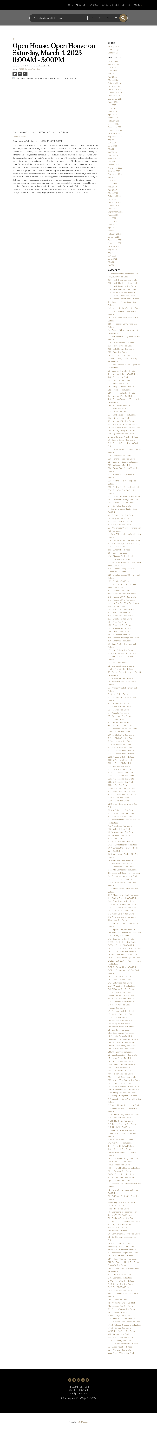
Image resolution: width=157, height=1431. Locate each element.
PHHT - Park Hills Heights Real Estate (124, 1168)
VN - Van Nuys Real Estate (119, 1334)
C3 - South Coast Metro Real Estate (123, 876)
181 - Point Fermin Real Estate (120, 346)
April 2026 (112, 77)
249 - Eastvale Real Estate (119, 380)
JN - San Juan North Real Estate (121, 1011)
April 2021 (112, 265)
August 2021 (113, 252)
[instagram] (78, 1380)
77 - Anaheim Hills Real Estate (120, 678)
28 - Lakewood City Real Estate (121, 421)
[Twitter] (74, 1380)
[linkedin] (83, 1380)
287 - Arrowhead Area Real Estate (122, 424)
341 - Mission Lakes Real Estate (121, 502)
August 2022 (113, 215)
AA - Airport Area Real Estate (120, 826)
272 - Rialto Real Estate (118, 408)
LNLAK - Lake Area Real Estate (121, 1042)
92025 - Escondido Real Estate (121, 750)
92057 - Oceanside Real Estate (121, 779)
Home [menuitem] (70, 5)
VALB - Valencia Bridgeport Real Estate (124, 1325)
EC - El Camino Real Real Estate (121, 989)
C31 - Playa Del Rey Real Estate (121, 879)
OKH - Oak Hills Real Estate (119, 1149)
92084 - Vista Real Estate (118, 800)
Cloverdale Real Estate (117, 920)
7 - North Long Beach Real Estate (122, 653)
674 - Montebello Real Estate (120, 615)
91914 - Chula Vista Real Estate (121, 738)
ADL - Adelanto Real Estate (119, 829)
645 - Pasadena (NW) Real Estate (122, 597)
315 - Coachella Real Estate (119, 455)
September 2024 (115, 136)
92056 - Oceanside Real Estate (121, 775)
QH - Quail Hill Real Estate (119, 1180)
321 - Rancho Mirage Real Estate (121, 459)
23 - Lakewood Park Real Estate (121, 371)
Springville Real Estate (117, 1265)
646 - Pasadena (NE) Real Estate (121, 600)
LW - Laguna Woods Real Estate (121, 1064)
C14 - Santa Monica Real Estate (121, 866)
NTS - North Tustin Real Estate (121, 1130)
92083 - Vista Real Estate (118, 797)
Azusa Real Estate (115, 838)
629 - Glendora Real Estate (119, 581)
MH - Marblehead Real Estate (120, 1083)
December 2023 (115, 164)
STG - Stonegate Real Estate (120, 1278)
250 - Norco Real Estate (118, 383)
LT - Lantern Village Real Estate (121, 1058)
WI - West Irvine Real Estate (120, 1347)
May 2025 (112, 111)
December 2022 (115, 202)
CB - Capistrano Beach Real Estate (122, 907)
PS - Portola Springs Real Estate (121, 1177)
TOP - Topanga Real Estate (119, 1315)
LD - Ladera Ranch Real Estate (121, 1026)
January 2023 (113, 199)
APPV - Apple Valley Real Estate (121, 832)
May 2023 (112, 186)
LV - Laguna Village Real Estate (120, 1061)
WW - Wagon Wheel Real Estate (121, 1353)
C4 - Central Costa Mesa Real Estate (123, 898)
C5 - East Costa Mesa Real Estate (122, 904)
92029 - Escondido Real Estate (121, 763)
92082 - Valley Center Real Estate (122, 794)
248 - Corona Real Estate (118, 377)
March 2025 (113, 117)
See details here (19, 136)
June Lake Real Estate (117, 1017)
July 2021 (112, 256)
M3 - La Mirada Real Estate (119, 1070)
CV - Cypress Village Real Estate (121, 929)
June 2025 (112, 108)
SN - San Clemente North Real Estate (123, 1262)
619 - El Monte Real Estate (119, 559)
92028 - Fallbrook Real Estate (29, 69)
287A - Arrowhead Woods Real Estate (124, 427)
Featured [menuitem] (94, 5)
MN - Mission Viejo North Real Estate (123, 1086)
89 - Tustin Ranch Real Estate (120, 725)
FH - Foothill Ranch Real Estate (121, 995)
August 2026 (113, 64)
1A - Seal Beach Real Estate (119, 355)
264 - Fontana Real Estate (119, 405)
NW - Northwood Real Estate (120, 1139)
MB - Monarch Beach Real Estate (122, 1077)
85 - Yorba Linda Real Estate (119, 716)
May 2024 (112, 149)
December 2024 (115, 127)
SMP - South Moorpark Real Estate (122, 1259)
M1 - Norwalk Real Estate (119, 1067)
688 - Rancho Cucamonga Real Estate (123, 637)
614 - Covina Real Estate (118, 553)
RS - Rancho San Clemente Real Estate (124, 1221)
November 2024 (115, 130)
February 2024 (114, 158)
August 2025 (113, 102)
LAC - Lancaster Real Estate (120, 1020)
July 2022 (112, 218)
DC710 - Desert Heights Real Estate (123, 967)
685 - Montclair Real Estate (119, 628)
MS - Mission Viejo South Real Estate (123, 1089)
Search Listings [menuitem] (110, 5)
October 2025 (114, 95)
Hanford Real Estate (116, 1008)
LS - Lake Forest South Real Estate (122, 1055)
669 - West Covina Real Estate (121, 609)
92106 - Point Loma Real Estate (121, 810)
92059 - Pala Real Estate (118, 785)
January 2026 (113, 86)
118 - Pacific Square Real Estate (121, 292)
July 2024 (112, 142)
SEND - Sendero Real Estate (120, 1243)
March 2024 (113, 155)
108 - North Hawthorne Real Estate (123, 283)
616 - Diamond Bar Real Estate (121, 556)
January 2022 (113, 237)
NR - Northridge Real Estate (120, 1127)
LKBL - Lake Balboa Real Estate (121, 1036)
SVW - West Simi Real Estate (120, 1290)
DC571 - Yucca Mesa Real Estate (122, 951)
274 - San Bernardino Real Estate (122, 415)
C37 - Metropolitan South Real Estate (123, 895)
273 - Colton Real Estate (118, 411)
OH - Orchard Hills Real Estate (121, 1146)
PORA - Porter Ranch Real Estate (122, 1174)
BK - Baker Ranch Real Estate (120, 841)
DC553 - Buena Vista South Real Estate (124, 948)
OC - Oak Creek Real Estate (120, 1143)
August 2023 (113, 177)
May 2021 (112, 262)
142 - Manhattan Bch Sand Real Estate (124, 308)
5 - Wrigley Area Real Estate (119, 524)
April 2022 (112, 227)
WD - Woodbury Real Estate (120, 1340)
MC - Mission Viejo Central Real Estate (124, 1080)
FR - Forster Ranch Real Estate (121, 998)
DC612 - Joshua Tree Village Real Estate (125, 957)
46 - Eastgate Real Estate (118, 518)
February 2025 (114, 121)
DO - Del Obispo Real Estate (120, 983)
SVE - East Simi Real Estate (119, 1287)
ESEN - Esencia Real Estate (119, 992)
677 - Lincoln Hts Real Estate (120, 619)
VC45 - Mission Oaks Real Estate (121, 1331)
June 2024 (112, 146)
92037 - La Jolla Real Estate (119, 769)
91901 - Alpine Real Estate (119, 731)
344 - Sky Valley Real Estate (119, 506)
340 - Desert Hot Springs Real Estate (123, 499)
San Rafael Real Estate (117, 1230)
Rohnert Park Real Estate (118, 1208)
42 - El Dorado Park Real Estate (121, 515)
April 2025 (112, 114)
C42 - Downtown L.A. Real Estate (122, 901)
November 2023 (115, 168)
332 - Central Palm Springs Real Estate (124, 487)
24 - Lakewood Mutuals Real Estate (123, 374)
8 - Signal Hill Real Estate (118, 694)
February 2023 (114, 196)
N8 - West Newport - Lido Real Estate (124, 1105)
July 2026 (112, 67)
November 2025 (115, 92)
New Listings (113, 49)
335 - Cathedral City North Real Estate (124, 496)
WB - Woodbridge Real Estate (120, 1337)
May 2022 (112, 224)
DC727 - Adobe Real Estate (119, 976)
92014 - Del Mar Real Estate (120, 747)
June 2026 (112, 70)
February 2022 (114, 234)
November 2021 (115, 243)
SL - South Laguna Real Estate (120, 1255)
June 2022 (112, 221)
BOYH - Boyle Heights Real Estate (122, 844)
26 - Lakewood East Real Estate (121, 396)
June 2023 (112, 183)
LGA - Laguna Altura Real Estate (121, 1033)
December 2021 (115, 240)
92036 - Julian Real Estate (119, 766)
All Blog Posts (113, 46)
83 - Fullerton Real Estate (118, 710)
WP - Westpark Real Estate (119, 1350)
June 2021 (112, 259)
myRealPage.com (82, 1422)
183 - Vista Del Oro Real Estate (121, 349)
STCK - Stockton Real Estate (120, 1274)
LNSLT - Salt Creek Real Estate (121, 1048)
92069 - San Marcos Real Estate (121, 788)
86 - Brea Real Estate (117, 719)
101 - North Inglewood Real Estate (122, 280)
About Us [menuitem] (80, 5)
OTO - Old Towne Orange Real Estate (123, 1158)
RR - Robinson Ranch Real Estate (121, 1218)
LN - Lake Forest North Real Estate (123, 1039)
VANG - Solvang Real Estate (119, 1328)
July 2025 (112, 105)
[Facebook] (69, 1380)
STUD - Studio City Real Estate (121, 1281)
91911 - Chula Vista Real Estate (121, 735)
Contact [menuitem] (126, 5)
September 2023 (115, 174)
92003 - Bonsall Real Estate (119, 744)
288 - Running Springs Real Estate (122, 430)
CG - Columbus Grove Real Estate (122, 917)
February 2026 (114, 83)
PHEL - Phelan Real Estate (119, 1164)
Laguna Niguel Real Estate (119, 1023)
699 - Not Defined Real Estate (120, 650)
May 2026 (112, 73)
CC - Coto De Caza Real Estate (121, 910)
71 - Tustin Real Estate (117, 662)
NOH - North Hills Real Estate (120, 1121)
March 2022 (113, 230)
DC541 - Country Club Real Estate (122, 945)
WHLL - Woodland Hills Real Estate (123, 1343)
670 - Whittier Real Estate (119, 612)
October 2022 (114, 208)
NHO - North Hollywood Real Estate (123, 1114)
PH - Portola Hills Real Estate (120, 1161)
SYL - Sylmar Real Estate (118, 1299)
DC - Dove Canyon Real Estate (121, 939)
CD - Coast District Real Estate (121, 914)
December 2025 (115, 89)
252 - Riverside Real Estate (119, 390)
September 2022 (115, 212)
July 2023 (112, 180)
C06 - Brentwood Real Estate (120, 860)
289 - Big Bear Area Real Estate (121, 433)
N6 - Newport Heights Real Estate (122, 1095)
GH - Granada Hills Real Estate (121, 1001)
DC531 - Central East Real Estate (122, 942)
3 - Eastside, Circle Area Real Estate (123, 437)
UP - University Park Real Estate (121, 1318)
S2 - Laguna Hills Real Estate (119, 1224)
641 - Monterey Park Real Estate (122, 593)
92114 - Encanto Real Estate (120, 816)
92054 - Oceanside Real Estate (121, 772)
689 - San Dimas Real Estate (120, 640)
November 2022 (115, 205)
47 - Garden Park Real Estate (120, 521)
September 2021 (115, 249)
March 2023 (113, 193)
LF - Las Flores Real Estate (119, 1030)
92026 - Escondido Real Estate (121, 753)
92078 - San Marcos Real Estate (121, 791)
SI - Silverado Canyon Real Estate (122, 1249)
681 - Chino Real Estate (118, 622)
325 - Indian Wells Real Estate (120, 465)
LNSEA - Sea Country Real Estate (122, 1045)
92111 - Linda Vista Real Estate (121, 813)
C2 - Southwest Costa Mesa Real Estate (125, 873)
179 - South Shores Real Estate (121, 342)
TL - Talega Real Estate (117, 1312)
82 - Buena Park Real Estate (119, 706)
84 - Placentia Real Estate (118, 713)
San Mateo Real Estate (117, 1227)
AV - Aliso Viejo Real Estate (119, 835)
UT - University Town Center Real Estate (125, 1321)
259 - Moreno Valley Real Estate (121, 393)
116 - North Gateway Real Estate (122, 289)
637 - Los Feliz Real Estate (119, 590)
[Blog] (87, 1380)
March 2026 (113, 80)
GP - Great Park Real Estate (119, 1004)
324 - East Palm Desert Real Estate (123, 462)
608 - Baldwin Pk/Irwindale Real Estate (124, 540)
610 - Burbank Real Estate (119, 550)
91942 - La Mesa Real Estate (120, 741)
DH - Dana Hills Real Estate (119, 979)
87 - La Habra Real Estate (119, 722)
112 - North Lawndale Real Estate (122, 286)
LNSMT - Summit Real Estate (120, 1052)
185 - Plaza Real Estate (117, 352)
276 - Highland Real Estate (119, 418)
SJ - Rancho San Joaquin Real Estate (123, 1252)
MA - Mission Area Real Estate (120, 1074)
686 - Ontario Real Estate (118, 631)
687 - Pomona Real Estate (119, 634)
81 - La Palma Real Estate (118, 703)
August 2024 (113, 139)
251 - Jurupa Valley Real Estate (121, 386)
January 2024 (113, 161)
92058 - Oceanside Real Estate (121, 782)
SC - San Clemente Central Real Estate (124, 1234)
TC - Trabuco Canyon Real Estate (121, 1309)
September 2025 (115, 99)
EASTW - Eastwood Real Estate (121, 986)
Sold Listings (113, 52)
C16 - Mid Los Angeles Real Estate (122, 870)
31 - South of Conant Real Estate (121, 440)
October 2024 (114, 133)
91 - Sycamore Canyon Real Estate (122, 728)
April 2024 (112, 152)
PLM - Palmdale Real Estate (119, 1171)
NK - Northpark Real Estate (119, 1117)
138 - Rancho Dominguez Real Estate (123, 298)
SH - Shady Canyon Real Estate (121, 1246)
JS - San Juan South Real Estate (121, 1014)
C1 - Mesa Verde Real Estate (120, 863)
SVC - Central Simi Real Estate (120, 1284)
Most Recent (113, 61)
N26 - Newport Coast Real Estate (122, 1092)
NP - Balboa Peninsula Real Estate (122, 1124)
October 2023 (114, 171)
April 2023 (112, 190)
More (137, 5)
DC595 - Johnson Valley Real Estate (123, 954)
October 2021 (114, 246)
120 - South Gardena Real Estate (121, 295)
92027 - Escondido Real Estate (121, 757)
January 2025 (113, 124)
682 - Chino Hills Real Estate (119, 625)
